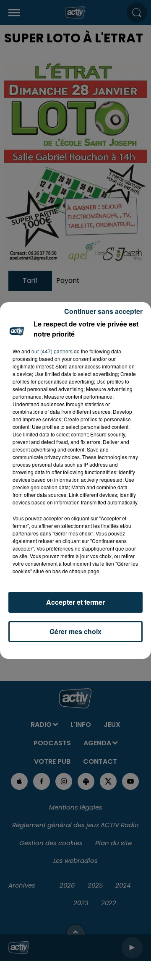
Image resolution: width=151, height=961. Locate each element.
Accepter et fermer (75, 602)
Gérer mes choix (75, 631)
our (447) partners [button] (52, 351)
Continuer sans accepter (103, 311)
